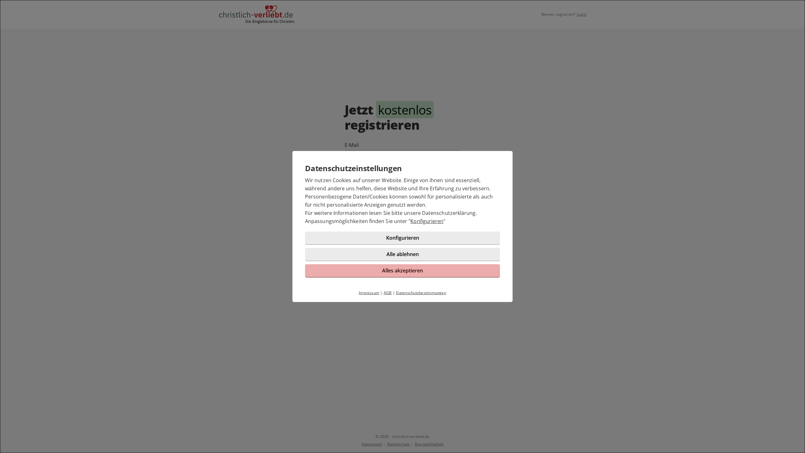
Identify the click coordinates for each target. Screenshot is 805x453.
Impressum (369, 292)
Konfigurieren (426, 221)
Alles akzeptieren (402, 270)
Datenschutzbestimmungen (421, 292)
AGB (388, 292)
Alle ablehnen (402, 254)
